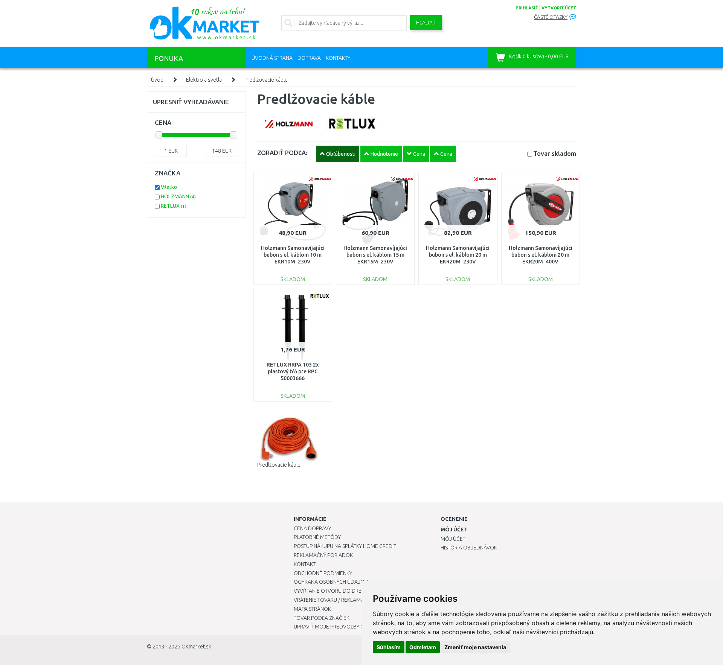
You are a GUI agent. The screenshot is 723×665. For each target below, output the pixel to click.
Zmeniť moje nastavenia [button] (475, 647)
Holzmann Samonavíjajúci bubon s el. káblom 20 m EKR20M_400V (540, 255)
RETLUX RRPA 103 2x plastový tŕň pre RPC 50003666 (293, 371)
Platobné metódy (317, 537)
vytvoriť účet (558, 8)
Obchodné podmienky (323, 573)
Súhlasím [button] (389, 647)
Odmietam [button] (422, 647)
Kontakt (305, 564)
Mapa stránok (312, 609)
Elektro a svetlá (204, 80)
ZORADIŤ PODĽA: (282, 152)
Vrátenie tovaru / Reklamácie (333, 600)
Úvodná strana (272, 58)
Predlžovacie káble (266, 80)
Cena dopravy (312, 528)
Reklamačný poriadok (323, 555)
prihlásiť (527, 8)
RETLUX (173, 206)
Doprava (309, 58)
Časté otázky (550, 17)
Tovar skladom (554, 153)
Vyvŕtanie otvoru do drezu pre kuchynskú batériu (361, 591)
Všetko (169, 187)
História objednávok (469, 548)
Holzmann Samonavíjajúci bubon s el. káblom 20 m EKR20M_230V (458, 255)
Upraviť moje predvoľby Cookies (338, 627)
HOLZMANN (178, 196)
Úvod (157, 80)
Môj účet (453, 539)
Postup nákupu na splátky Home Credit (345, 546)
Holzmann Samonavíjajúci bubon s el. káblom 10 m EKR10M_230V (293, 255)
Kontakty (338, 58)
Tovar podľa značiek (321, 618)
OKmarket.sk (196, 647)
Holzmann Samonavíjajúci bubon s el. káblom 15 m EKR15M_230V (375, 255)
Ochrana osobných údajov (331, 582)
